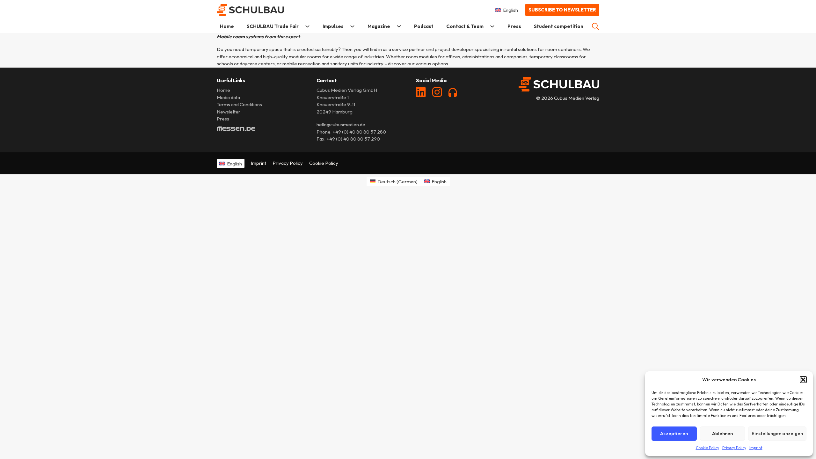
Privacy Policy (734, 447)
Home (227, 26)
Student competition (558, 26)
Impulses (333, 26)
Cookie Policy (707, 447)
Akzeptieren (674, 433)
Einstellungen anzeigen (777, 433)
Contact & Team (465, 26)
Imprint (755, 447)
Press (514, 26)
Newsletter (228, 112)
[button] (803, 379)
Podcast (423, 26)
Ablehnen (722, 433)
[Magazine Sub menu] (398, 26)
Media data (228, 97)
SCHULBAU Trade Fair (273, 26)
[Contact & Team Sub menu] (492, 26)
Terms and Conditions (239, 104)
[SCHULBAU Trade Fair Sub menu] (307, 26)
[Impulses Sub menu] (352, 26)
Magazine (379, 26)
